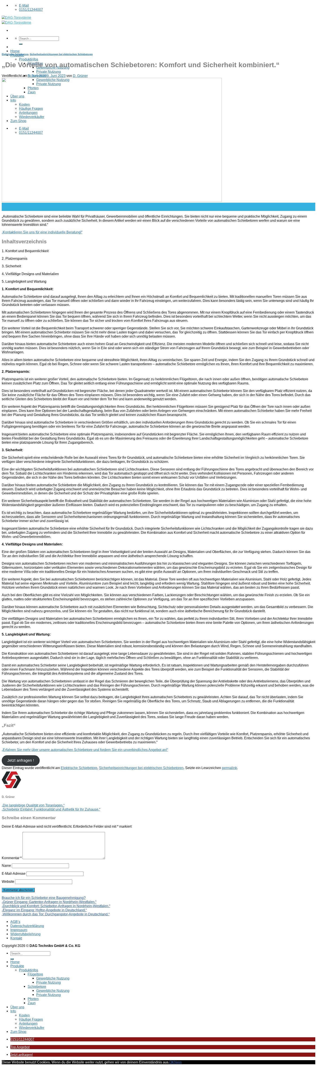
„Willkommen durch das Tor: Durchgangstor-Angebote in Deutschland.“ (56, 914)
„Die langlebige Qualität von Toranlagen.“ (33, 805)
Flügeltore (35, 974)
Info (13, 1011)
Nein (178, 1062)
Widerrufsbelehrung (25, 934)
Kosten (24, 1015)
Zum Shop (18, 1032)
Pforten (33, 999)
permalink (229, 768)
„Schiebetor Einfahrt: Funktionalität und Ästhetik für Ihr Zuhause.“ (51, 809)
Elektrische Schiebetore (15, 54)
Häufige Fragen (31, 1019)
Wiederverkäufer (31, 1027)
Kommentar (12, 858)
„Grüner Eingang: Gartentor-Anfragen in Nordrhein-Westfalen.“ (49, 902)
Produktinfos (28, 59)
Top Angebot (20, 1047)
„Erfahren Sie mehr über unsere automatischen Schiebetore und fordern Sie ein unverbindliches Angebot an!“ (85, 750)
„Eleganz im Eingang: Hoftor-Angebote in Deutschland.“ (44, 910)
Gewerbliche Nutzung (52, 978)
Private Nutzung (48, 71)
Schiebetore (37, 986)
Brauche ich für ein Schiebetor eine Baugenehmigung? (44, 898)
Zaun (32, 1003)
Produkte (17, 966)
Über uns (17, 1007)
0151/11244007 (22, 1039)
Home (15, 51)
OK (171, 1062)
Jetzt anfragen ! (20, 760)
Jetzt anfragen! (21, 1054)
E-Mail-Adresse (13, 873)
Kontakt (16, 938)
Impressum (18, 930)
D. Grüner (80, 76)
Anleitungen (28, 1023)
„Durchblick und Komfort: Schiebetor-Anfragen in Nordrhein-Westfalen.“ (56, 906)
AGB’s (15, 922)
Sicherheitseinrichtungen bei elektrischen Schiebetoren (61, 54)
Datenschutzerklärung (27, 926)
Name (6, 865)
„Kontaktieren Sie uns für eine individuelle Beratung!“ (42, 232)
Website (8, 881)
